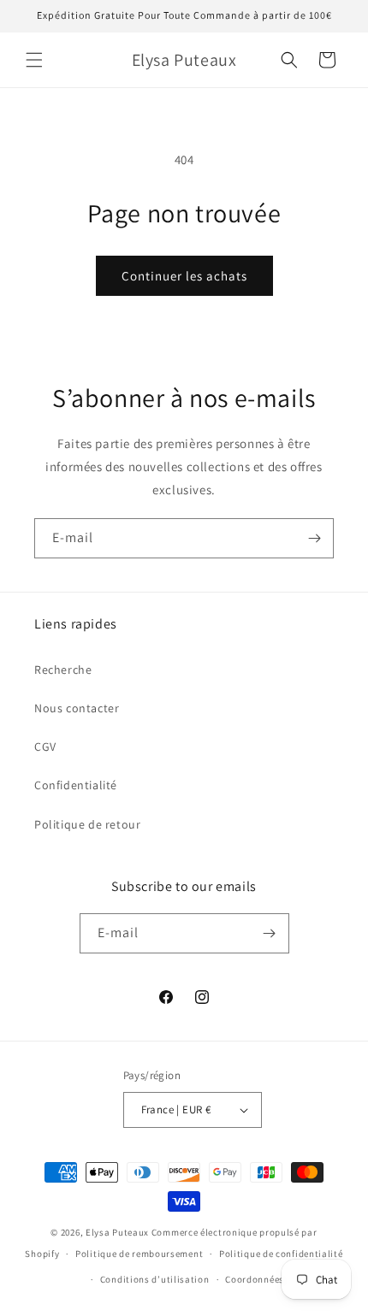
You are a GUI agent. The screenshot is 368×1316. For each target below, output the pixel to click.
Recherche (63, 669)
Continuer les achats (184, 276)
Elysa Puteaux (117, 1232)
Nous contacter (76, 708)
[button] (34, 60)
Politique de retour (87, 824)
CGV (45, 746)
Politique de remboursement (139, 1254)
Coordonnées (254, 1279)
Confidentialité (75, 785)
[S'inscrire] (314, 538)
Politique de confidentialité (281, 1254)
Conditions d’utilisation (155, 1279)
